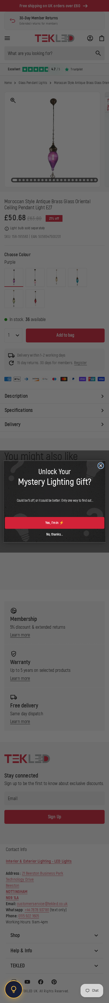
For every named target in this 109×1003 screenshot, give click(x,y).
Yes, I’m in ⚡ (54, 523)
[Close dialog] (100, 465)
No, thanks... (54, 534)
